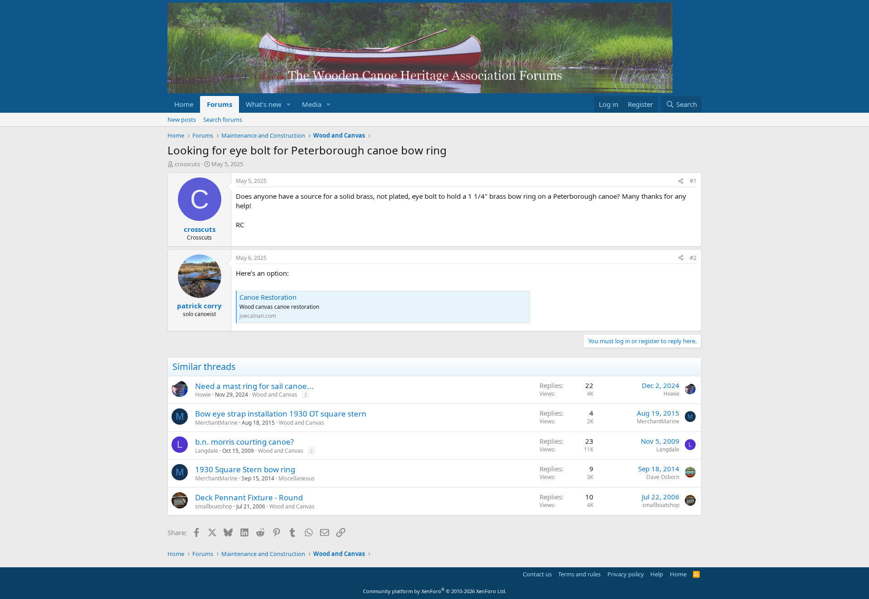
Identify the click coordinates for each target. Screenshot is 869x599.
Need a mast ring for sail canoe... (254, 386)
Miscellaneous (296, 478)
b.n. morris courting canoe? (244, 441)
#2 (693, 258)
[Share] (681, 181)
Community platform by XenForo (434, 591)
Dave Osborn (662, 477)
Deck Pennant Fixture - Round (249, 497)
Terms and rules (579, 574)
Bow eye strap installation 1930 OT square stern (281, 413)
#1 (693, 181)
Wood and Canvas (274, 394)
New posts (181, 119)
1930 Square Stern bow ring (245, 469)
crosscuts (187, 164)
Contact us (537, 574)
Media (311, 104)
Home (183, 104)
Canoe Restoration (267, 297)
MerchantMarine (216, 422)
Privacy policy (625, 574)
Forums (219, 104)
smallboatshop (213, 506)
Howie (203, 394)
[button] (288, 104)
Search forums (222, 119)
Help (656, 574)
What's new (264, 104)
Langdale (206, 451)
